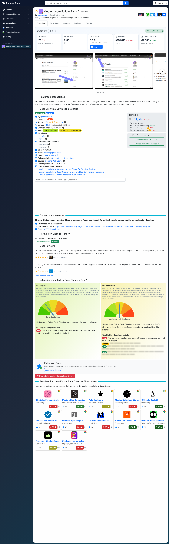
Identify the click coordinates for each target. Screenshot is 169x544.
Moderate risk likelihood (70, 130)
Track (54, 31)
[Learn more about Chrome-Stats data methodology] (64, 161)
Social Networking (57, 15)
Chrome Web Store (154, 31)
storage (41, 139)
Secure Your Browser (53, 370)
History (9, 43)
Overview (41, 23)
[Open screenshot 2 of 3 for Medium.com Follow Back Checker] (124, 71)
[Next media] (162, 71)
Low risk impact (50, 130)
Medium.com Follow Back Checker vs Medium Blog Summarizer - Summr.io (71, 172)
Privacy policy (49, 155)
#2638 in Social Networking (140, 126)
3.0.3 (48, 125)
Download (54, 23)
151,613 (141, 119)
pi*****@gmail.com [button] (52, 152)
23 (45, 119)
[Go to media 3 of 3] (103, 92)
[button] (160, 3)
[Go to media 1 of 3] (97, 92)
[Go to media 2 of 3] (100, 92)
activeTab (42, 136)
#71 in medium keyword (139, 128)
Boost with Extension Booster (148, 144)
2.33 (53, 122)
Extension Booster (13, 32)
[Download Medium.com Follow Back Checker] (100, 42)
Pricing (8, 37)
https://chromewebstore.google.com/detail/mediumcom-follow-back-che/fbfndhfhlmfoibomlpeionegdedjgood (103, 226)
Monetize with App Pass (148, 139)
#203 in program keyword (140, 130)
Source (66, 23)
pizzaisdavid (42, 15)
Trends (89, 23)
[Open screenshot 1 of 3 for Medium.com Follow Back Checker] (64, 71)
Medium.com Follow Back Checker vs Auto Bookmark (62, 175)
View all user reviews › (44, 275)
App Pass (9, 28)
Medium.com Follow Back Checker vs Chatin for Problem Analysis (67, 169)
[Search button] (126, 3)
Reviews (77, 23)
